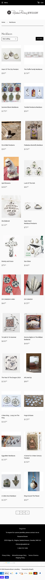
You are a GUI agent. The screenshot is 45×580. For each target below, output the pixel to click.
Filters (39, 39)
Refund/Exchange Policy (19, 555)
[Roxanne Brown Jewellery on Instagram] (43, 565)
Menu (6, 2)
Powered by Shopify (27, 569)
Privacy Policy (6, 555)
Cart (41, 2)
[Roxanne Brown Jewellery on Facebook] (39, 565)
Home (3, 22)
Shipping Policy (20, 558)
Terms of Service (33, 555)
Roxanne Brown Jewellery (12, 569)
